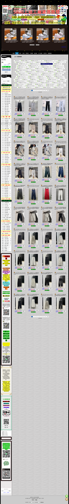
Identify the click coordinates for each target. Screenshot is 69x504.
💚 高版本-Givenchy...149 (21, 65)
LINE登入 (4, 492)
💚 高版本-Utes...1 (21, 87)
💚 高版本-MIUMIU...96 (30, 71)
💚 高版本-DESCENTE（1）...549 (36, 60)
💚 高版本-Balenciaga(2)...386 (47, 63)
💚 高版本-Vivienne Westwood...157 (34, 73)
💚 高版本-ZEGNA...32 (47, 70)
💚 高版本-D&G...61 (20, 68)
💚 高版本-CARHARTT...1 (47, 87)
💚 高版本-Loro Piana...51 (58, 73)
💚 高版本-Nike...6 (49, 76)
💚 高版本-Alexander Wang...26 (46, 74)
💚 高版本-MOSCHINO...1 (39, 84)
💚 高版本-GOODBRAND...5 (45, 82)
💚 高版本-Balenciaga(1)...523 (35, 63)
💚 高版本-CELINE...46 (61, 60)
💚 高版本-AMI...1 (41, 76)
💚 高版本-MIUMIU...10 (35, 74)
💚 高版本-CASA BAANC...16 (53, 79)
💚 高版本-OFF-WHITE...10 (58, 76)
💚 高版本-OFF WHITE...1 (22, 82)
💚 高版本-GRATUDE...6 (61, 85)
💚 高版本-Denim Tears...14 (33, 82)
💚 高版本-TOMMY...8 (61, 71)
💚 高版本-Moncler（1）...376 (46, 65)
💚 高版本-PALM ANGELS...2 (20, 81)
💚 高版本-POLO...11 (31, 76)
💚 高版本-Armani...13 (29, 68)
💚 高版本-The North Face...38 (41, 71)
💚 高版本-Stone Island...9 (50, 81)
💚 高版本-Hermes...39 (60, 68)
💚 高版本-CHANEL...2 (19, 85)
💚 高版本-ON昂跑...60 (25, 60)
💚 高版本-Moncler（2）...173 (58, 65)
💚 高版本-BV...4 (63, 79)
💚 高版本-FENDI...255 (19, 62)
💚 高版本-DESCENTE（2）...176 (49, 60)
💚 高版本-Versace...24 (19, 71)
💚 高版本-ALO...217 (40, 81)
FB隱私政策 (42, 502)
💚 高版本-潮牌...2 (30, 84)
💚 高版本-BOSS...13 (51, 71)
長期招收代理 (6, 403)
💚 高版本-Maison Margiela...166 (36, 70)
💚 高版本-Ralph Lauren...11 (24, 74)
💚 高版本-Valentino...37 (58, 70)
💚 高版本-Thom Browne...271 (49, 68)
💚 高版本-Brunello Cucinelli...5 (47, 73)
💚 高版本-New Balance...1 (58, 87)
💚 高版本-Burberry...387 (23, 63)
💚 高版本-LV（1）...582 (50, 62)
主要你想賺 (6, 407)
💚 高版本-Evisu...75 (42, 79)
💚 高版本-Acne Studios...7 (20, 84)
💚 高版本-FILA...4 (29, 87)
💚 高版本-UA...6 (38, 87)
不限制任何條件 (6, 405)
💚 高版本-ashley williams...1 (57, 82)
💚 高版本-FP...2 (17, 79)
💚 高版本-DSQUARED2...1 (50, 84)
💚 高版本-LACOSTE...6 (21, 73)
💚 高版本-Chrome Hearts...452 (33, 65)
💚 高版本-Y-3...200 (38, 68)
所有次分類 (17, 60)
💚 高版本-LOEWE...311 (40, 62)
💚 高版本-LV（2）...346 (60, 62)
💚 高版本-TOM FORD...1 (50, 85)
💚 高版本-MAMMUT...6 (61, 81)
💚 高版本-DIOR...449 (57, 63)
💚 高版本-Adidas (41, 85)
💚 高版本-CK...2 (25, 79)
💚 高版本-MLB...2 (33, 79)
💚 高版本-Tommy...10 (57, 74)
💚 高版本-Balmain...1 (31, 81)
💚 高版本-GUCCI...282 (29, 62)
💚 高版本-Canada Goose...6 (21, 76)
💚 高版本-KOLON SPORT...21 (30, 85)
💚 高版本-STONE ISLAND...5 (24, 70)
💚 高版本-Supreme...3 (61, 84)
